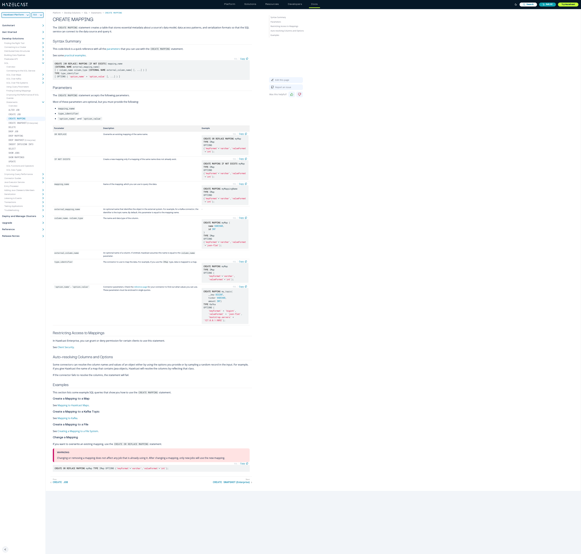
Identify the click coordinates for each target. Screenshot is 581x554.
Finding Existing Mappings (18, 91)
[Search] (528, 4)
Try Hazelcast (568, 4)
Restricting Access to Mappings (284, 26)
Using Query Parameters (17, 87)
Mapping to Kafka (67, 418)
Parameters (276, 21)
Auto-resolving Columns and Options (287, 30)
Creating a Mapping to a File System (77, 431)
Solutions (250, 4)
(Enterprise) (23, 123)
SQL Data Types (13, 170)
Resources (272, 4)
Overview (10, 67)
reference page (140, 286)
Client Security (65, 347)
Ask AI (549, 4)
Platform (229, 4)
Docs (314, 4)
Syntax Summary (278, 17)
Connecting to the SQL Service (20, 71)
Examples (275, 35)
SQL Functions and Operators (20, 166)
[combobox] (528, 4)
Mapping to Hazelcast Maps (73, 405)
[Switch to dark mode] (516, 4)
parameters (113, 49)
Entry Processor (11, 186)
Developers (295, 4)
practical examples (75, 55)
